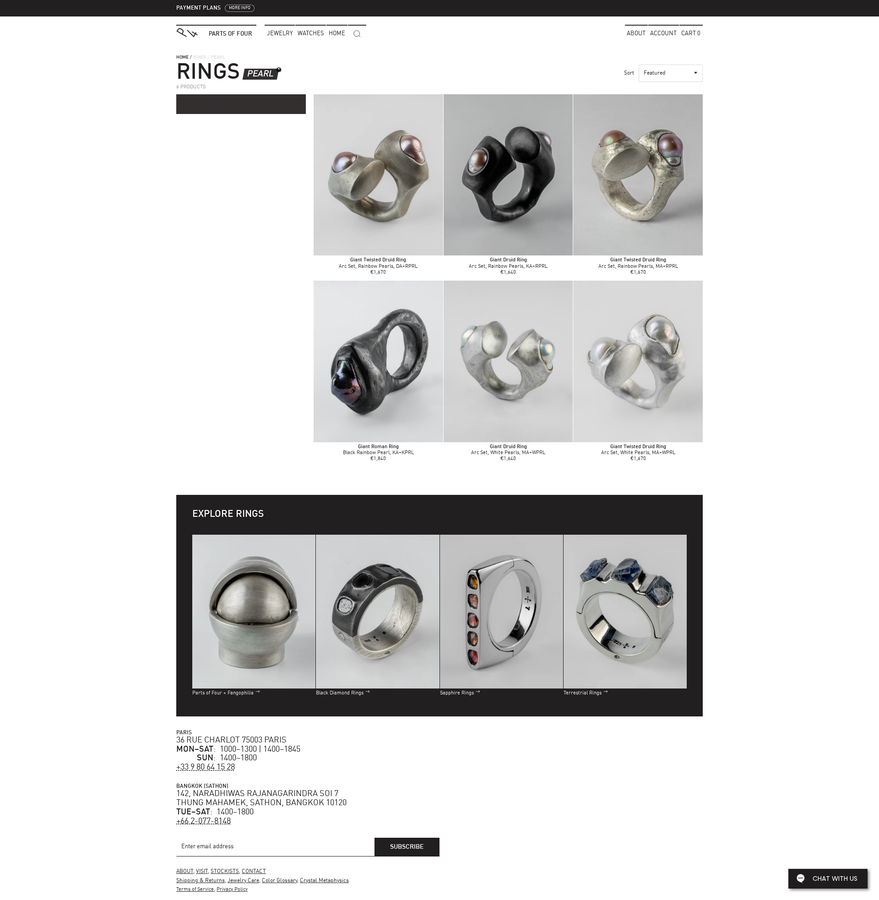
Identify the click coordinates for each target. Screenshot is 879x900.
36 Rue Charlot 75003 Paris (231, 740)
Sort (629, 73)
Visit (202, 871)
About (636, 34)
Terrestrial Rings (583, 693)
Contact (254, 871)
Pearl (260, 74)
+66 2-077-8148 (203, 821)
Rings (199, 57)
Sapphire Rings (457, 693)
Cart (690, 34)
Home (182, 57)
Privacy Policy (232, 889)
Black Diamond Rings (340, 693)
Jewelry (280, 34)
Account (663, 34)
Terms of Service (195, 889)
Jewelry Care (243, 881)
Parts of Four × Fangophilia (223, 693)
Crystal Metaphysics (324, 881)
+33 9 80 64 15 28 (205, 767)
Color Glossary (279, 881)
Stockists (225, 871)
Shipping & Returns (200, 881)
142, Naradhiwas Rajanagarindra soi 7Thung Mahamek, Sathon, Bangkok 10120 (261, 798)
